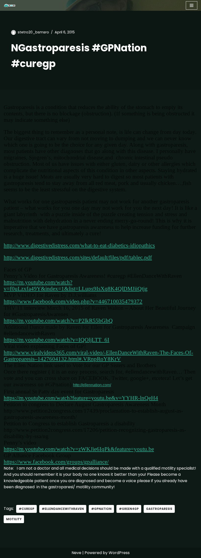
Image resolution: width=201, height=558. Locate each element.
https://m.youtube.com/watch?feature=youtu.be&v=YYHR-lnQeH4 (81, 398)
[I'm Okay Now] (9, 5)
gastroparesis (159, 509)
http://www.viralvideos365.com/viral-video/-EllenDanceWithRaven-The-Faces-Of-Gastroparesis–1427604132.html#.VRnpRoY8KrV (98, 355)
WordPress (119, 553)
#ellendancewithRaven (63, 509)
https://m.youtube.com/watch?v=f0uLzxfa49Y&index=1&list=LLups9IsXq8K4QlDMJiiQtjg (76, 285)
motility (14, 519)
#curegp (26, 509)
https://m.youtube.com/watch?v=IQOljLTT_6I (56, 340)
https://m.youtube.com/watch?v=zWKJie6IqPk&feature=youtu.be (79, 449)
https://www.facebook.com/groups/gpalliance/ (56, 462)
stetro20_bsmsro (33, 32)
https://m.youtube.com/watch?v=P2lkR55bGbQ (58, 321)
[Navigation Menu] (191, 5)
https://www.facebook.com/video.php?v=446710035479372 (73, 301)
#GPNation (101, 509)
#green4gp (129, 509)
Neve (76, 553)
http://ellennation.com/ (92, 385)
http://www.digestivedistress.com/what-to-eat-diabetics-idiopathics (79, 245)
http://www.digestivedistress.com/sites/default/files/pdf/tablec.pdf (78, 257)
